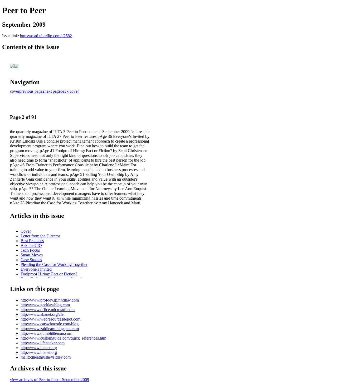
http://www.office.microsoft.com (48, 309)
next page (53, 91)
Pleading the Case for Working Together (54, 264)
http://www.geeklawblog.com (45, 305)
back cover (70, 91)
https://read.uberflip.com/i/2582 (46, 36)
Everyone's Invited (36, 269)
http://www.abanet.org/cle (42, 314)
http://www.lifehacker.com (43, 343)
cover (14, 91)
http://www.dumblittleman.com (46, 333)
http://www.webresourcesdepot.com (50, 319)
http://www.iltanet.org (39, 347)
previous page (30, 91)
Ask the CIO (31, 245)
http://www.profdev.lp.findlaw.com (50, 300)
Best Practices (32, 240)
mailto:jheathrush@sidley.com (46, 357)
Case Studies (31, 259)
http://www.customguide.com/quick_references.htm (63, 338)
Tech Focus (30, 250)
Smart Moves (32, 255)
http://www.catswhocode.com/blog (50, 324)
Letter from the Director (40, 236)
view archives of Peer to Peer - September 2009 (49, 379)
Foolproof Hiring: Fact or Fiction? (49, 274)
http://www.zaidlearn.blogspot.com (50, 328)
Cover (26, 231)
